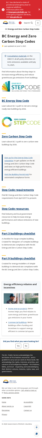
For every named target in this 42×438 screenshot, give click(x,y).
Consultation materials (17, 56)
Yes (18, 346)
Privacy (4, 414)
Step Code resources (15, 208)
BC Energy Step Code (15, 100)
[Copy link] (36, 433)
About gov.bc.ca (8, 406)
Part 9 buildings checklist (18, 258)
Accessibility (28, 402)
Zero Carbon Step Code (17, 136)
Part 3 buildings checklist (18, 233)
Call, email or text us (28, 390)
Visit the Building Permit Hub (16, 174)
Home (4, 402)
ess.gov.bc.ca (16, 17)
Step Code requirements (18, 190)
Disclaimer (6, 410)
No (26, 346)
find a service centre (11, 393)
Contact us (28, 410)
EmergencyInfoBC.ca (17, 12)
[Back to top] (36, 426)
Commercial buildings (17, 322)
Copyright (27, 406)
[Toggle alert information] (20, 23)
